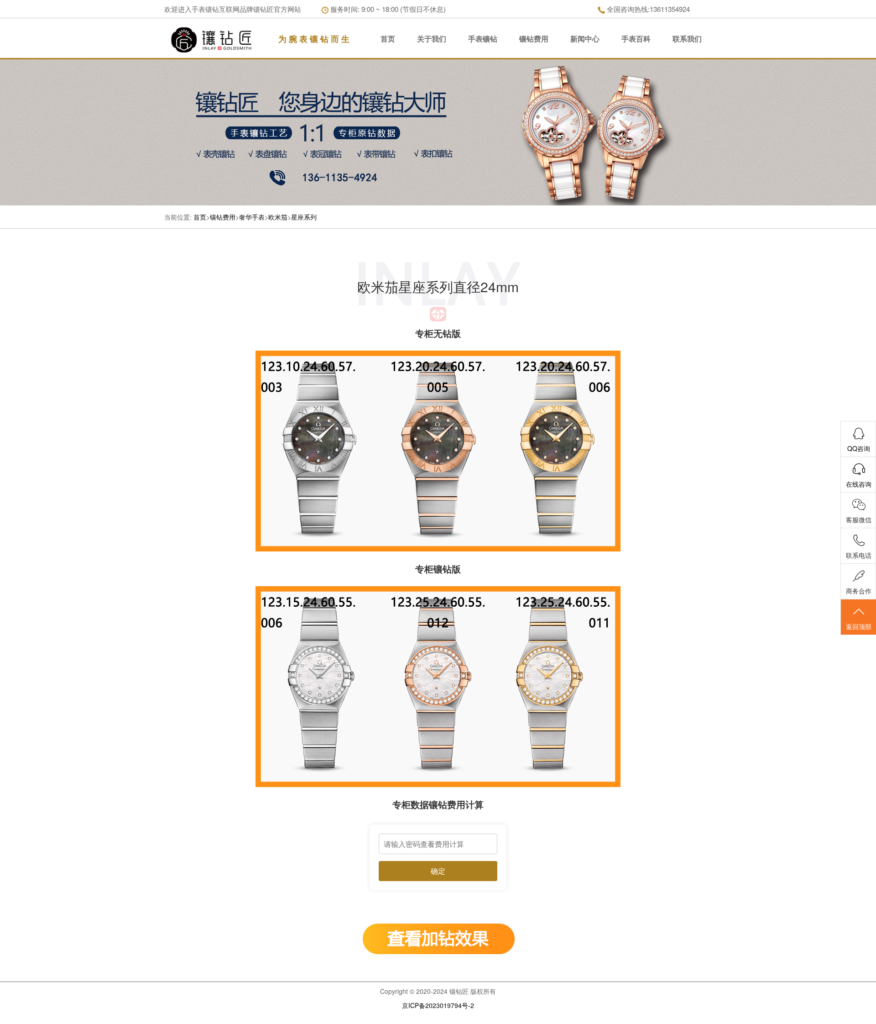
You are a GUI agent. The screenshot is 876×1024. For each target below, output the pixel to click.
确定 (438, 871)
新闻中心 (585, 38)
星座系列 (304, 216)
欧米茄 (277, 216)
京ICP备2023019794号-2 (438, 1005)
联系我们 (687, 38)
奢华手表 (252, 216)
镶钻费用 (533, 38)
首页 (388, 38)
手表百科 (636, 38)
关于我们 (431, 38)
